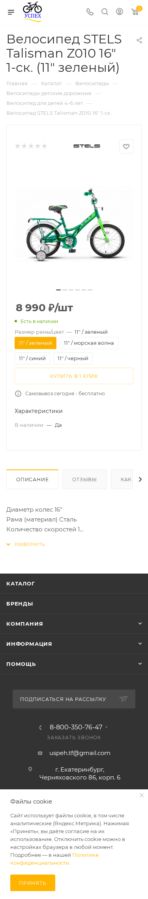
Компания (24, 624)
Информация (29, 644)
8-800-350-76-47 (76, 727)
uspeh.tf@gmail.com (80, 753)
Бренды (19, 603)
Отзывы (84, 479)
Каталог (20, 583)
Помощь (21, 664)
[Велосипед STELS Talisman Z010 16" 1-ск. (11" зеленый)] (74, 224)
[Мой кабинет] (119, 12)
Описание (32, 479)
